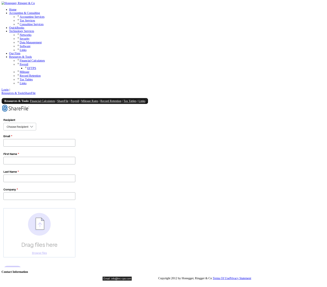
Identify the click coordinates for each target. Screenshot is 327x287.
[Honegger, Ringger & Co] (18, 3)
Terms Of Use (221, 278)
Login (5, 89)
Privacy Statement (240, 278)
